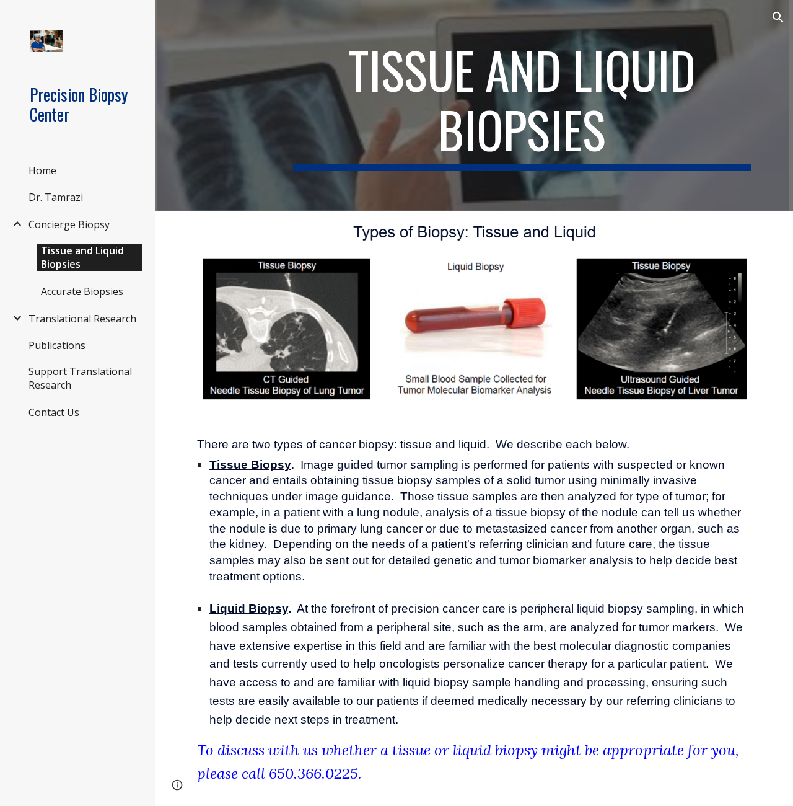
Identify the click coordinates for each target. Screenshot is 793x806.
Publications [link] (56, 345)
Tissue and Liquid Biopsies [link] (82, 257)
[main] (522, 105)
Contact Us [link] (53, 412)
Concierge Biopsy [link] (69, 224)
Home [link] (42, 170)
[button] (778, 17)
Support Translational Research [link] (80, 378)
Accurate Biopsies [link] (82, 291)
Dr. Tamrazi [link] (55, 197)
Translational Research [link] (82, 319)
